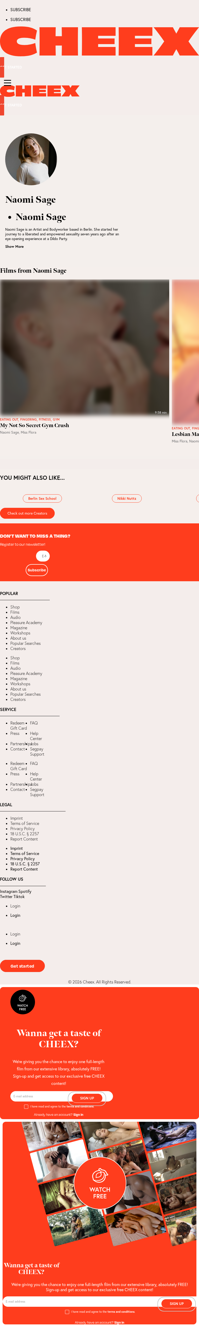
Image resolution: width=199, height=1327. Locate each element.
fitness (45, 419)
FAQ (34, 723)
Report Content (24, 839)
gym (56, 419)
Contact (17, 748)
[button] (4, 663)
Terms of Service (24, 823)
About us (18, 638)
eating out (9, 419)
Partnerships (21, 743)
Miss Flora (28, 432)
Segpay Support (37, 751)
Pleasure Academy (26, 622)
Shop (15, 607)
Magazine (18, 627)
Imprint (16, 818)
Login (15, 905)
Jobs (34, 743)
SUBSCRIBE (20, 9)
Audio (15, 617)
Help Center (36, 736)
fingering (28, 419)
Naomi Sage (9, 432)
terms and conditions (80, 1106)
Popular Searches (25, 643)
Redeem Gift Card (18, 725)
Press (14, 733)
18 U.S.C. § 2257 (24, 833)
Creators (18, 648)
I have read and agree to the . (62, 1106)
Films (14, 612)
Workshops (20, 632)
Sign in (78, 1114)
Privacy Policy (22, 828)
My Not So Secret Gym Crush (34, 425)
